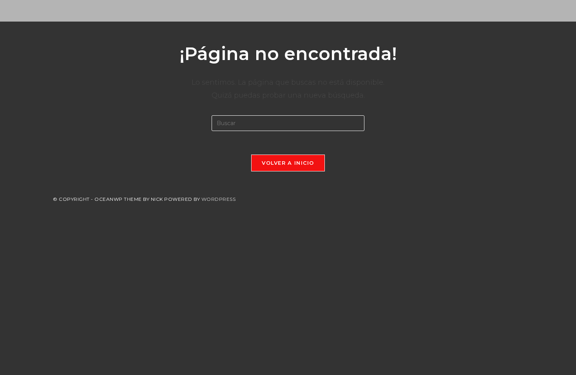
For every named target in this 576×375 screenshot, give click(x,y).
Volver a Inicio (288, 163)
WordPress (218, 199)
